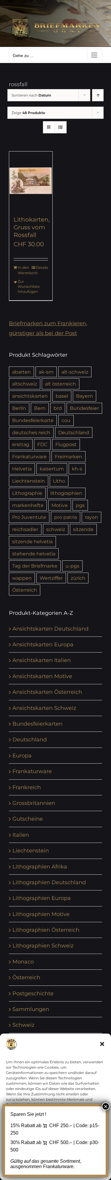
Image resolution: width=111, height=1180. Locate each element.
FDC (42, 444)
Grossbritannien (33, 803)
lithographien (66, 493)
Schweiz (23, 1025)
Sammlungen (30, 1009)
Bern (40, 408)
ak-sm (46, 372)
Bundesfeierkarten (37, 724)
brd (58, 408)
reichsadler (25, 529)
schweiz (55, 529)
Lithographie (27, 493)
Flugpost (66, 444)
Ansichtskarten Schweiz (44, 708)
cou (66, 420)
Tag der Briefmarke (34, 566)
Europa (22, 755)
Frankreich (26, 787)
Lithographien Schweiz (42, 945)
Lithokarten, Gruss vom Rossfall (32, 227)
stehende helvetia (33, 554)
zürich (78, 578)
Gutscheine (27, 819)
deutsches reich (31, 432)
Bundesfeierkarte (33, 420)
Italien (20, 835)
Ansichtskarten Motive (42, 676)
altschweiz (24, 384)
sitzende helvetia (32, 541)
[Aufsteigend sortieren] (98, 95)
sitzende (83, 529)
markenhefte (28, 505)
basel (62, 396)
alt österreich (60, 384)
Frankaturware (29, 456)
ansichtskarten (30, 396)
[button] (102, 1044)
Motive (60, 505)
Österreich (24, 590)
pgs (80, 505)
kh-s (77, 469)
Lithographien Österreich (45, 930)
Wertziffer (51, 578)
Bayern (84, 396)
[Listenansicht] (60, 127)
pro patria (65, 517)
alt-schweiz (75, 372)
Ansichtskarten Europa (42, 644)
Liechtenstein (28, 481)
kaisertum (52, 469)
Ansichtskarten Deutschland (50, 628)
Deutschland (73, 432)
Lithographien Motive (41, 914)
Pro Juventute (29, 517)
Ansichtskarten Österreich (47, 692)
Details (42, 267)
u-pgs (72, 566)
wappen (22, 578)
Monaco (23, 961)
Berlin (19, 408)
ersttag (20, 444)
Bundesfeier (84, 408)
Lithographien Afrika (39, 866)
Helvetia (22, 469)
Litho (59, 481)
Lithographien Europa (41, 898)
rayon (91, 517)
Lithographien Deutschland (49, 882)
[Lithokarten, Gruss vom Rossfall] (30, 180)
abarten (21, 372)
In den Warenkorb (24, 270)
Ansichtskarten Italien (41, 660)
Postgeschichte (33, 993)
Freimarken (68, 456)
